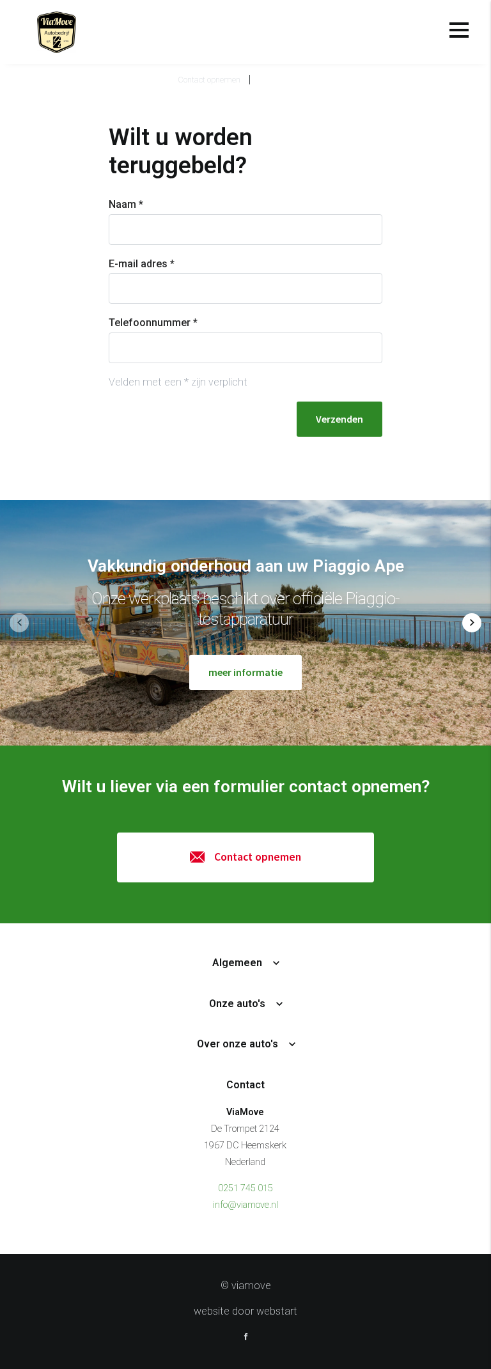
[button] (471, 622)
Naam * (126, 204)
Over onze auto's (237, 1044)
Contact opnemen (209, 79)
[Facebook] (245, 1338)
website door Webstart (245, 1311)
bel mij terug (285, 79)
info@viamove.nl (245, 1205)
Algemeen (237, 963)
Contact (245, 1085)
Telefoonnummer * (153, 323)
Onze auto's (237, 1003)
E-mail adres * (142, 264)
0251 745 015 (245, 1188)
